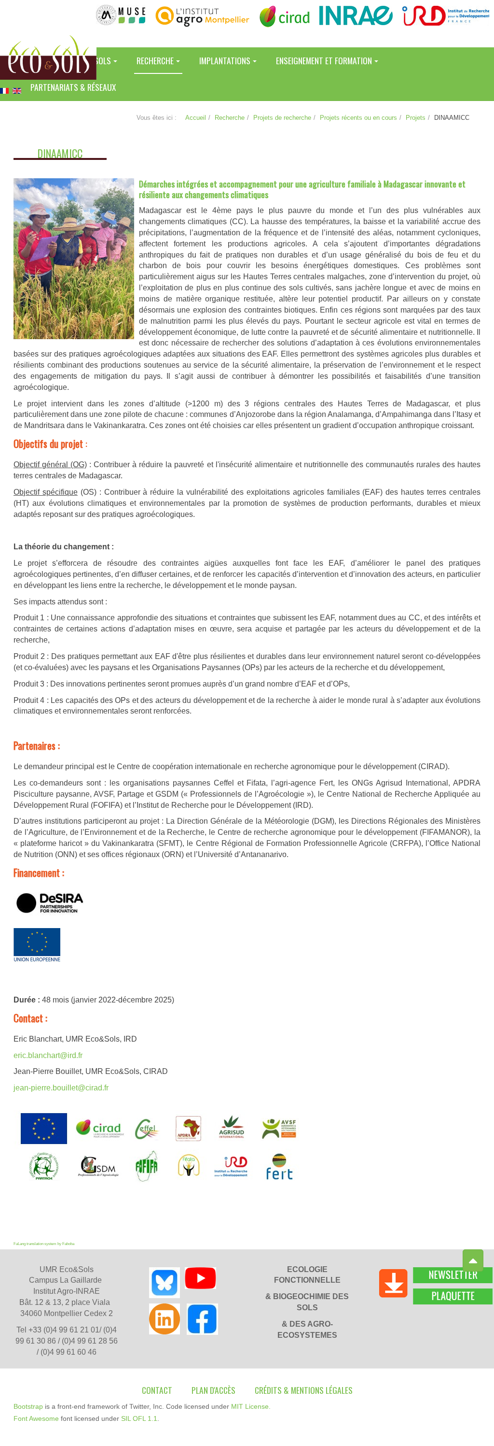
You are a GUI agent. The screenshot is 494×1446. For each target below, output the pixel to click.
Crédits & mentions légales (304, 1390)
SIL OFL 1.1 (139, 1418)
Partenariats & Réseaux (73, 87)
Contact (157, 1390)
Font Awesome (36, 1418)
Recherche (230, 117)
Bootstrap (28, 1406)
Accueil (195, 117)
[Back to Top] (473, 1260)
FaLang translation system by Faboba (44, 1244)
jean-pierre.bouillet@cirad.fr (61, 1088)
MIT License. (251, 1406)
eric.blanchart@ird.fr (48, 1055)
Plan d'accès (213, 1390)
